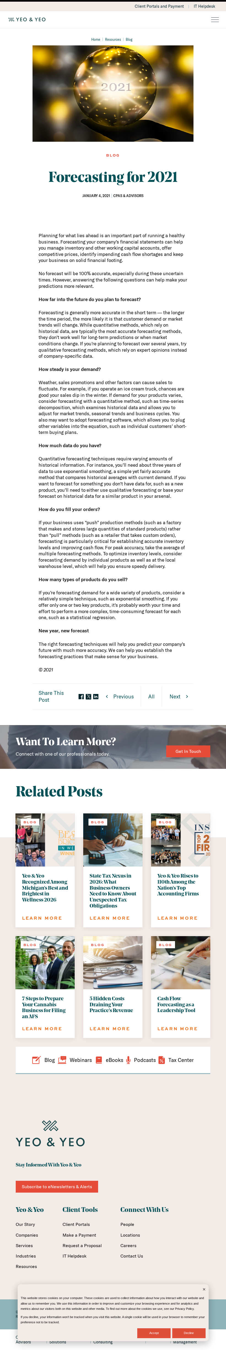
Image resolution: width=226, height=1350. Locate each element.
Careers (128, 1245)
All (151, 696)
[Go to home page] (113, 19)
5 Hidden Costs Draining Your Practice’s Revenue (111, 1005)
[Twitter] (88, 696)
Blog (129, 39)
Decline (189, 1333)
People (127, 1224)
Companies (27, 1235)
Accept (154, 1333)
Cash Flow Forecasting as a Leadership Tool (176, 1005)
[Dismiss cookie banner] (204, 1289)
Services (24, 1245)
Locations (130, 1235)
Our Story (25, 1224)
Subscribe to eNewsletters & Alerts (57, 1186)
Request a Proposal (82, 1245)
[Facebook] (81, 696)
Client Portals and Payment (159, 6)
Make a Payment (79, 1235)
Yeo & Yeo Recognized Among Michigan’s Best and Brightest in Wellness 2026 (45, 888)
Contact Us (131, 1256)
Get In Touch (188, 751)
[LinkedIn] (96, 696)
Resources (113, 39)
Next (175, 696)
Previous (123, 696)
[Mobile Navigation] (215, 20)
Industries (26, 1256)
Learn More (42, 918)
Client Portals (76, 1224)
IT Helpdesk (204, 6)
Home (95, 39)
